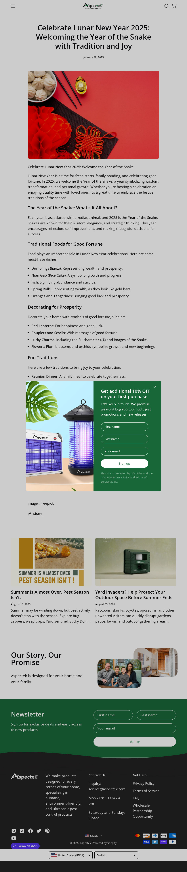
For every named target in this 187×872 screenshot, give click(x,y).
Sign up (124, 463)
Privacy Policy (121, 477)
